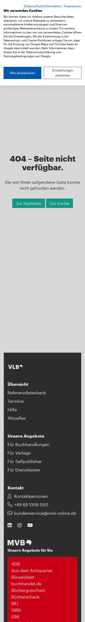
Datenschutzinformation (42, 6)
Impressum (72, 6)
